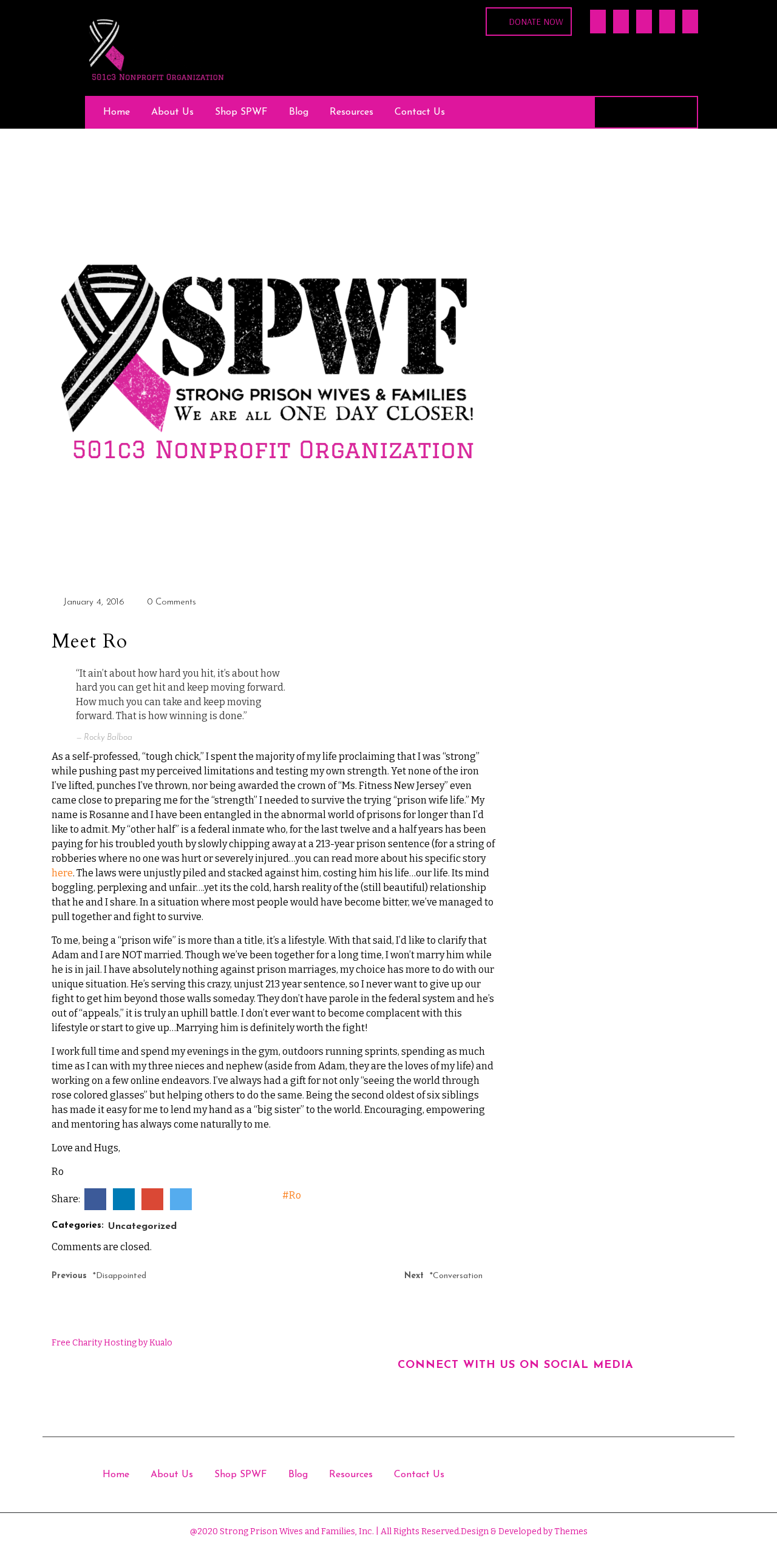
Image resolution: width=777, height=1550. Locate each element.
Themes (570, 1531)
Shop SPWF (241, 112)
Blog (298, 112)
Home (116, 112)
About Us (172, 112)
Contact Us (420, 112)
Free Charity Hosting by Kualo (112, 1343)
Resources (351, 112)
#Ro (291, 1195)
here (62, 873)
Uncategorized (142, 1226)
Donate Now (536, 21)
